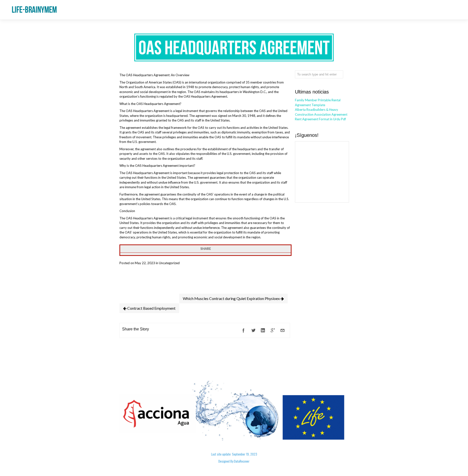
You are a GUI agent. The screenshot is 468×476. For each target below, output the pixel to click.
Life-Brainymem (34, 9)
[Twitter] (253, 330)
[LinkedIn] (263, 330)
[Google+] (273, 330)
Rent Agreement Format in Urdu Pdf (320, 119)
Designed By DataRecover (234, 461)
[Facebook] (243, 330)
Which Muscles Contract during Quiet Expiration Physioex (232, 298)
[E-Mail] (282, 330)
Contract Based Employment (151, 308)
